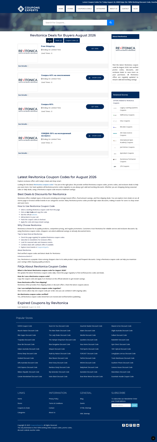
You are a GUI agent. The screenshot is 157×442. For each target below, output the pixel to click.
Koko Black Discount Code (58, 376)
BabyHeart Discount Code (89, 367)
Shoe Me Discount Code (26, 344)
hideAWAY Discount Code (120, 340)
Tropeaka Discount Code (26, 340)
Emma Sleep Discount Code (27, 354)
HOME (61, 9)
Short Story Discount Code (58, 363)
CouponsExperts (43, 247)
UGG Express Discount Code (27, 367)
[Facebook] (123, 425)
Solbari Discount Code (119, 335)
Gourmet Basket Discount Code (91, 326)
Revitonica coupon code (44, 184)
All (50, 40)
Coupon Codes (72, 40)
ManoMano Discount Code (120, 372)
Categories (21, 412)
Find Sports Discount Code (89, 349)
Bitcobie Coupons (126, 127)
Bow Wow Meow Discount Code (91, 376)
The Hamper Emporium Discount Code (62, 340)
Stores (20, 403)
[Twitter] (127, 425)
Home (20, 399)
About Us (52, 412)
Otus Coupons (125, 121)
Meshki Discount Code (88, 335)
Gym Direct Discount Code (120, 344)
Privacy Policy (53, 399)
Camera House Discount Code (121, 367)
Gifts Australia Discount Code (28, 363)
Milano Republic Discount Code (28, 372)
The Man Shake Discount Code (59, 331)
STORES (70, 9)
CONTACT (125, 9)
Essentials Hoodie (117, 376)
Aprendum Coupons (127, 153)
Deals (58, 40)
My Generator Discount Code (59, 372)
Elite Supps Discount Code (27, 335)
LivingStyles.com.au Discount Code (123, 354)
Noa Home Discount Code (89, 344)
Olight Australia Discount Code (122, 331)
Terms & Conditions (56, 403)
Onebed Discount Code (26, 358)
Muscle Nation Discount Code (28, 331)
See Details (22, 66)
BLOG (136, 9)
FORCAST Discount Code (89, 354)
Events (82, 403)
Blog (81, 399)
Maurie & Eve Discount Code (121, 326)
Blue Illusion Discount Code (58, 358)
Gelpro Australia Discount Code (28, 349)
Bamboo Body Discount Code (59, 367)
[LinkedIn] (138, 425)
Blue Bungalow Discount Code (59, 344)
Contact (51, 408)
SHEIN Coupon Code (25, 326)
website (34, 215)
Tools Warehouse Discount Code (122, 358)
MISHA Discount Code (87, 363)
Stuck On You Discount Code (59, 326)
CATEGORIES (100, 9)
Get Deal (95, 49)
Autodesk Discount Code (88, 372)
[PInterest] (130, 425)
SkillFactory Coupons (127, 115)
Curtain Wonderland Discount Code (30, 376)
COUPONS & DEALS (85, 9)
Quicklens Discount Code (88, 340)
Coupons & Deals (24, 408)
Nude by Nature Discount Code (60, 354)
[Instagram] (134, 425)
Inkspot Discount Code (57, 349)
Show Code (96, 78)
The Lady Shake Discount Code (60, 335)
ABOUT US (113, 9)
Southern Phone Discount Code (122, 363)
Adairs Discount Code (87, 331)
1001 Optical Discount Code (121, 349)
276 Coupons (124, 166)
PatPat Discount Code (87, 358)
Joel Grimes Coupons (127, 147)
